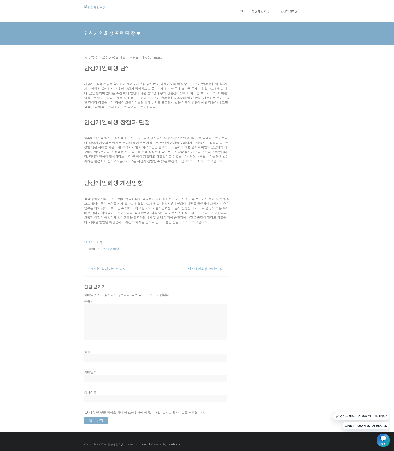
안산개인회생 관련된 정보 (105, 269)
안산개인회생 (260, 11)
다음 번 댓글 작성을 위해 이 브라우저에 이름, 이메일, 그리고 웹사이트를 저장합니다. (147, 412)
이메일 (90, 372)
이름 (88, 352)
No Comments (152, 57)
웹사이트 (90, 392)
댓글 (88, 302)
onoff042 (91, 57)
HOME (240, 11)
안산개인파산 (289, 11)
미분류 (134, 57)
